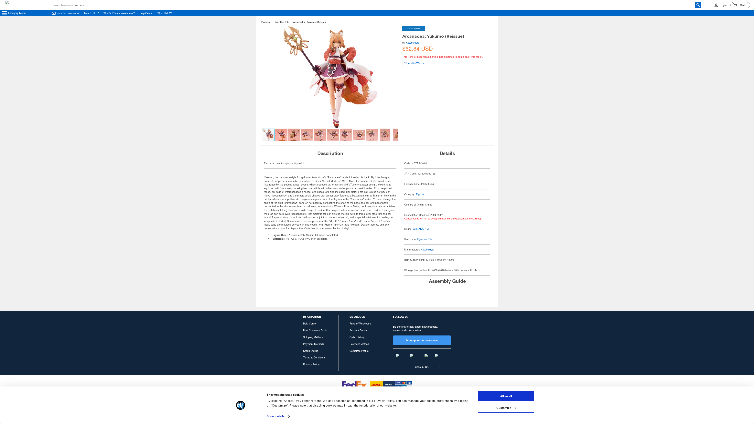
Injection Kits (282, 22)
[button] (391, 33)
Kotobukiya (412, 42)
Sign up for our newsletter (422, 340)
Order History (357, 337)
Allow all (506, 396)
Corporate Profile (359, 351)
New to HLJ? (91, 13)
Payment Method (359, 344)
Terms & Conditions (314, 357)
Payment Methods (313, 344)
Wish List (162, 13)
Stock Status (310, 351)
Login (723, 5)
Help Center (146, 13)
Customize (503, 407)
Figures (265, 22)
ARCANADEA (421, 229)
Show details (276, 416)
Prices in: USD (422, 367)
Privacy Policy (311, 364)
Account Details (359, 330)
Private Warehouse (360, 323)
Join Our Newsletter (68, 13)
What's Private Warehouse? (119, 13)
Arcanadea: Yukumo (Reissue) (310, 22)
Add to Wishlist (416, 63)
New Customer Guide (315, 330)
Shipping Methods (313, 337)
